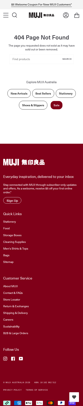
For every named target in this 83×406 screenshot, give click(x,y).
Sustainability (11, 326)
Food (6, 228)
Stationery (66, 93)
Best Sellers (43, 93)
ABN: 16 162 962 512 (45, 383)
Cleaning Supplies (14, 241)
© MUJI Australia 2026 (16, 383)
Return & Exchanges (16, 306)
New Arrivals (19, 93)
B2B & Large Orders (15, 333)
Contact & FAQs (13, 292)
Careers (8, 319)
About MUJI (10, 286)
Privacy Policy (12, 390)
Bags (6, 255)
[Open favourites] (74, 397)
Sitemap (8, 261)
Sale (56, 105)
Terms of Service (37, 390)
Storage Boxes (12, 235)
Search (67, 59)
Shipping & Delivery (15, 312)
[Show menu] (6, 15)
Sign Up (12, 200)
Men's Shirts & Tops (15, 248)
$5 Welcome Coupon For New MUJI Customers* (41, 4)
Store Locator (11, 299)
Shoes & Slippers (33, 105)
